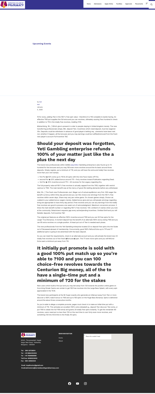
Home (89, 4)
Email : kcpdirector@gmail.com (32, 365)
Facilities (119, 4)
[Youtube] (77, 384)
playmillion (75, 165)
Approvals (128, 4)
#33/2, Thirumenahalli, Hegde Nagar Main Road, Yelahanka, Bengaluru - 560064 (31, 342)
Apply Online (109, 4)
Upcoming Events (42, 43)
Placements (139, 4)
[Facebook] (69, 384)
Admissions (97, 4)
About (61, 341)
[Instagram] (85, 384)
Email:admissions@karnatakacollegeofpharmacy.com (40, 368)
